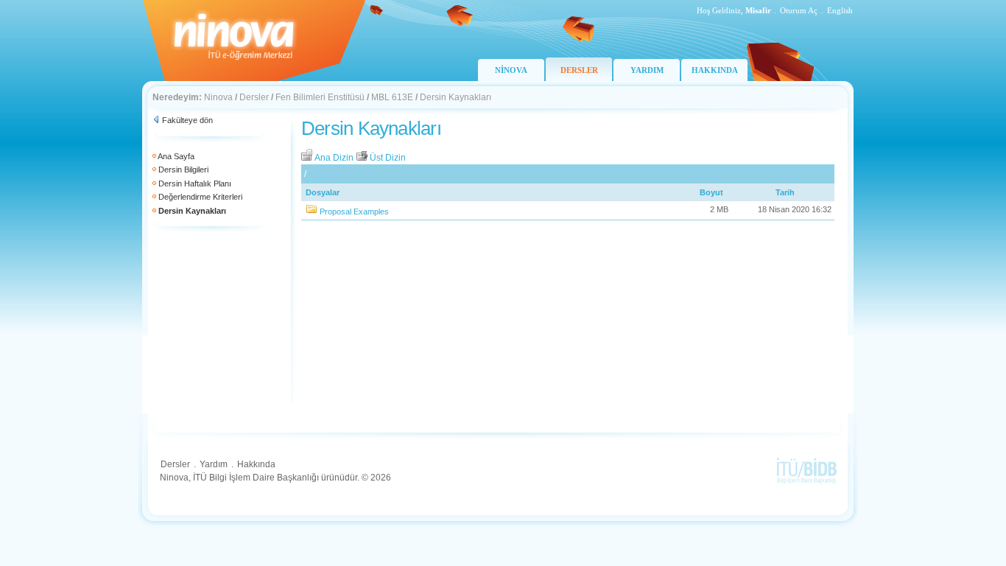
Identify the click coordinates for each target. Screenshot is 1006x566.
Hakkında (256, 464)
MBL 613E (392, 97)
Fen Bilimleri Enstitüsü (320, 97)
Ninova (218, 97)
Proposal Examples (354, 211)
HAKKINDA (715, 70)
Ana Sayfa (176, 156)
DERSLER (579, 70)
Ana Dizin (334, 158)
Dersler (254, 97)
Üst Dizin (386, 158)
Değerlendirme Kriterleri (200, 196)
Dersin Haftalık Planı (194, 183)
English (840, 10)
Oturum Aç (798, 10)
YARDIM (647, 70)
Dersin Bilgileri (183, 169)
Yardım (214, 464)
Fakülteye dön (187, 120)
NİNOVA (511, 70)
